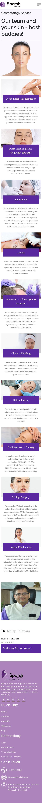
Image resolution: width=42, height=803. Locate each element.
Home (4, 712)
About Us (5, 721)
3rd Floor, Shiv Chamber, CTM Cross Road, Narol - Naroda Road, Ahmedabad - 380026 (23, 787)
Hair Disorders (7, 747)
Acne (3, 743)
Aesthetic (5, 716)
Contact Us (6, 726)
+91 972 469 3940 (15, 770)
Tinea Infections (8, 752)
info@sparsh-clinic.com (18, 777)
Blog (3, 730)
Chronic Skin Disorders (11, 757)
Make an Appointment (17, 648)
